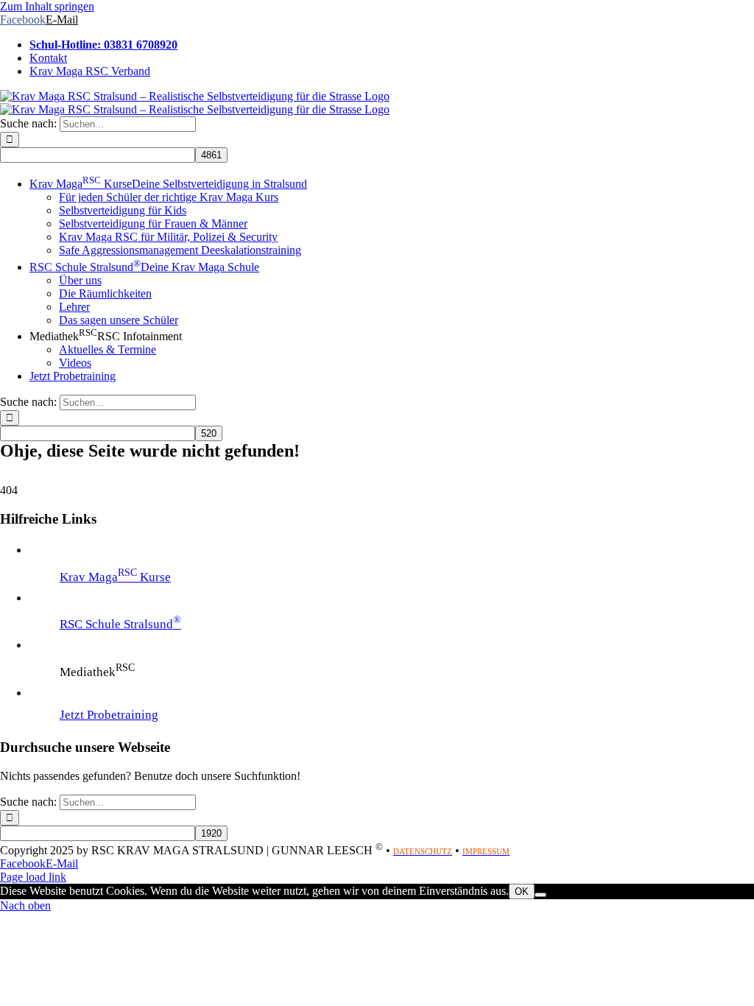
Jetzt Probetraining (109, 715)
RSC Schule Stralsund (120, 624)
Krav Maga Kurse (115, 577)
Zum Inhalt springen (47, 6)
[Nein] (540, 895)
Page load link (33, 876)
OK (522, 891)
